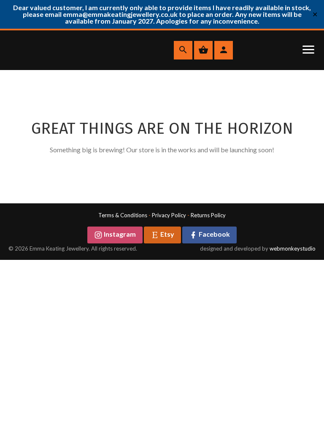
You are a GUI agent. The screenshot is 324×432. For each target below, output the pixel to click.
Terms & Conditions (122, 215)
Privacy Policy (169, 215)
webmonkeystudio (293, 248)
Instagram (119, 234)
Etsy (166, 234)
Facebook (213, 234)
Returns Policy (208, 215)
